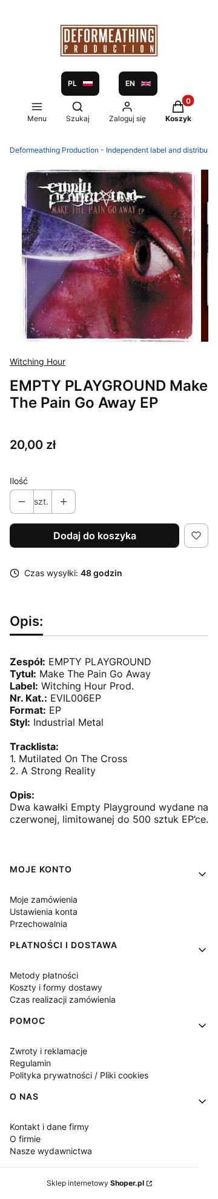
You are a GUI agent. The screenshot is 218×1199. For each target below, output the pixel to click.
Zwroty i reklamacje (48, 1051)
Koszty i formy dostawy (56, 987)
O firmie (25, 1139)
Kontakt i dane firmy (49, 1126)
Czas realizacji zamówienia (63, 999)
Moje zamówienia (44, 899)
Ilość (19, 481)
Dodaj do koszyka (94, 536)
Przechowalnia (38, 923)
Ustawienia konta (44, 911)
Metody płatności (44, 975)
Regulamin (30, 1063)
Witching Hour (37, 361)
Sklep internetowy (95, 1182)
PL (72, 83)
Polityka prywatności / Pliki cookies (79, 1075)
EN (130, 83)
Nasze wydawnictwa (51, 1151)
